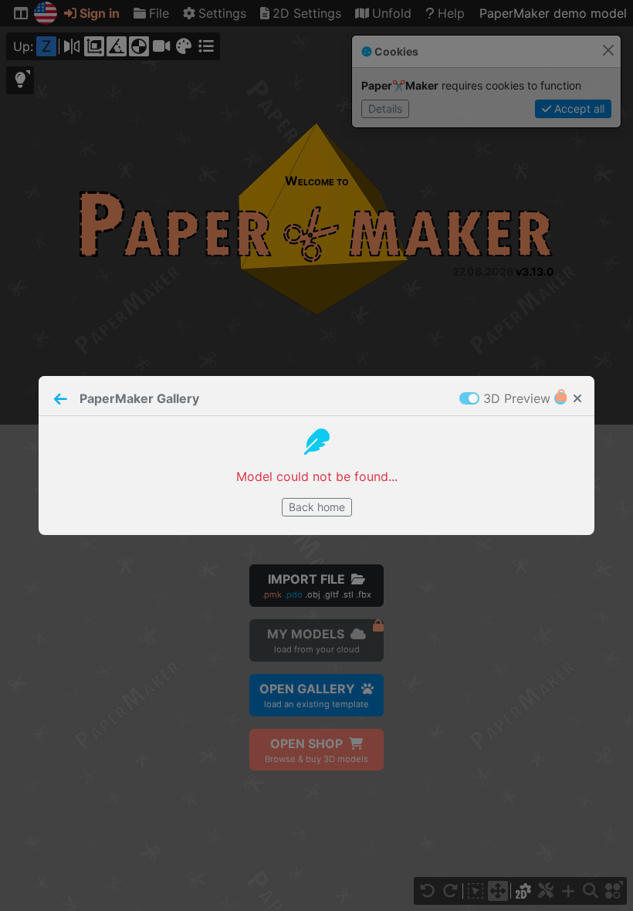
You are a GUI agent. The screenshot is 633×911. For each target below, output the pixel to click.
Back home (317, 506)
